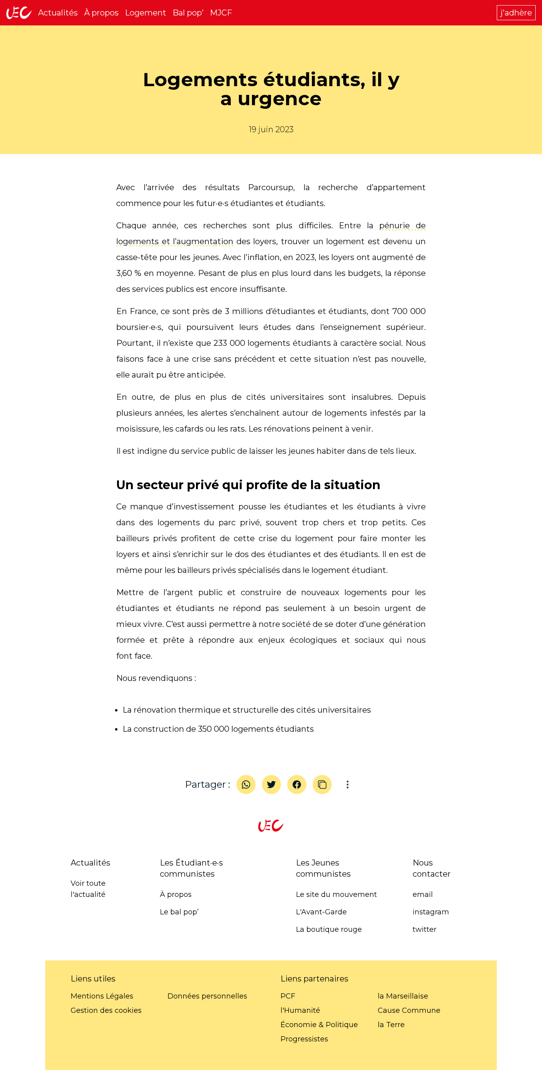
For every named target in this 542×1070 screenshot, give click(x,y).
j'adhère (516, 12)
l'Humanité (300, 1010)
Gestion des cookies (106, 1010)
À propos (101, 12)
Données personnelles (207, 996)
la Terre (391, 1024)
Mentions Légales (102, 996)
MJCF (221, 12)
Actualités (58, 12)
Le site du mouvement (336, 894)
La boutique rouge (329, 929)
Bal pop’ (188, 12)
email (423, 894)
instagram (431, 912)
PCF (288, 996)
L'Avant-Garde (321, 912)
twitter (424, 929)
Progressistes (304, 1039)
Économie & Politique (319, 1024)
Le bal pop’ (179, 912)
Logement (145, 12)
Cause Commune (409, 1010)
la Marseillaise (403, 996)
